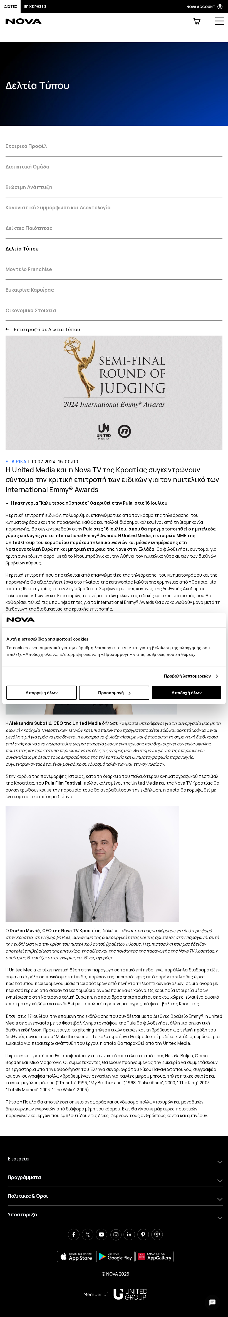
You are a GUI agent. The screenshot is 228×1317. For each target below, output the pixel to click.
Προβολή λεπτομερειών (187, 676)
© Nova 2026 (115, 1274)
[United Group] (115, 1294)
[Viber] (157, 1235)
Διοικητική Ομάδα (27, 166)
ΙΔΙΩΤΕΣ (10, 6)
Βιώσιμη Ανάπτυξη (29, 187)
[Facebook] (73, 1235)
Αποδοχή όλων (187, 692)
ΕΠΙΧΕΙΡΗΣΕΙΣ (35, 6)
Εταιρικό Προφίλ (26, 146)
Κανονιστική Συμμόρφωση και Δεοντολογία (58, 207)
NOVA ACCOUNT (201, 6)
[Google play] (115, 1256)
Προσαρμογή (111, 692)
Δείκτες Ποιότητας (29, 228)
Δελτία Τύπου (22, 248)
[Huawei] (154, 1256)
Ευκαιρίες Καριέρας (30, 289)
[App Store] (76, 1256)
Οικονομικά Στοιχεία (31, 310)
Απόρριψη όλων (42, 692)
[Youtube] (101, 1235)
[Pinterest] (143, 1235)
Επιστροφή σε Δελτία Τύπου (47, 329)
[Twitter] (87, 1235)
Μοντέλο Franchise (29, 269)
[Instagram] (115, 1235)
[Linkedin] (129, 1235)
